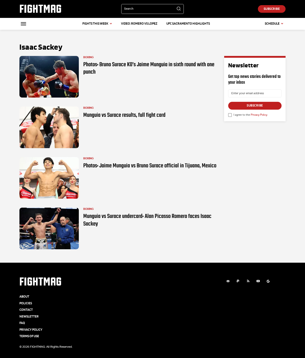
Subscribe (255, 105)
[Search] (178, 9)
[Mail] (228, 281)
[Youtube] (258, 281)
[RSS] (248, 281)
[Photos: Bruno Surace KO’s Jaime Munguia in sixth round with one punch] (49, 77)
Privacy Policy (259, 114)
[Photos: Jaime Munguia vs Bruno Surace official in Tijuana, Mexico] (49, 178)
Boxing (88, 57)
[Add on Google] (268, 281)
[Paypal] (238, 281)
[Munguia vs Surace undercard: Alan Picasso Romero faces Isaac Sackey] (49, 228)
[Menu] (23, 24)
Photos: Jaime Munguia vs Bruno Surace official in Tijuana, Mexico (149, 165)
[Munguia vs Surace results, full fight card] (49, 127)
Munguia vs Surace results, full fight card (124, 115)
